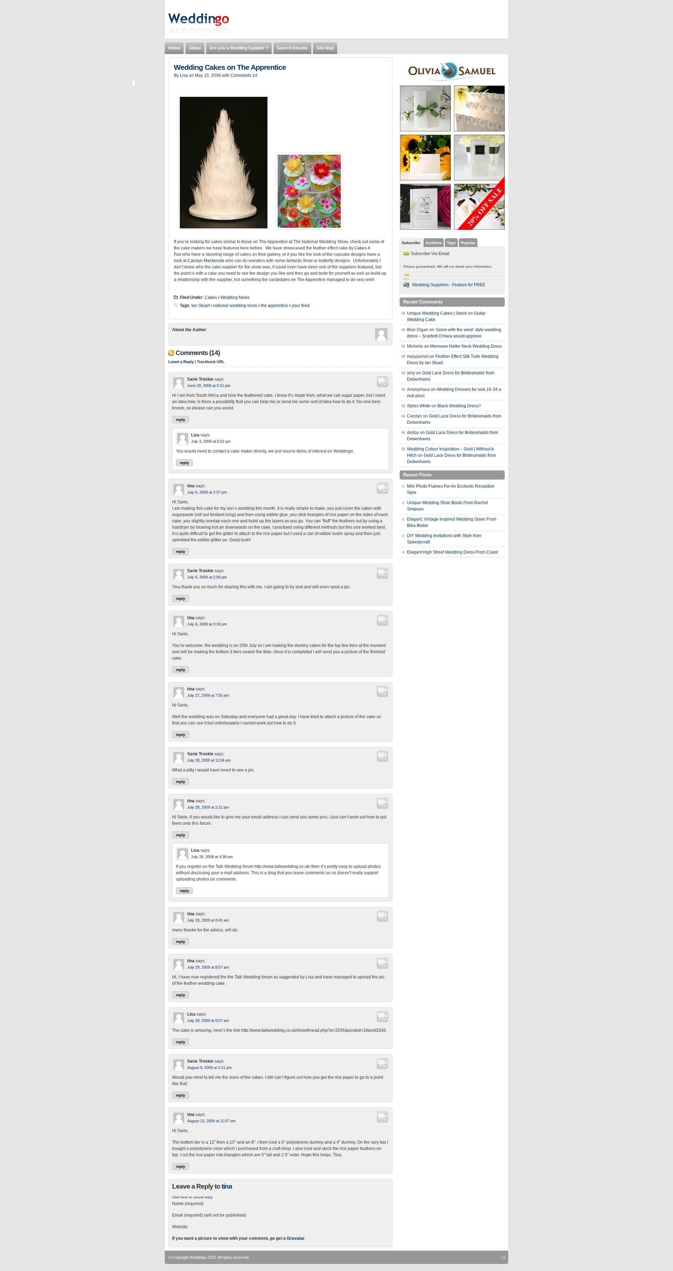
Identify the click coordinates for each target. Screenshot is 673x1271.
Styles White (418, 405)
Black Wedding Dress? (459, 405)
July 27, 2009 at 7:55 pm (208, 695)
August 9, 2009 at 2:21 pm (209, 1067)
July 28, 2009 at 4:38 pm (212, 857)
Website (180, 1226)
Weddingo (198, 1257)
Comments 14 (244, 75)
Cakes (211, 297)
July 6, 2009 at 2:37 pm (207, 492)
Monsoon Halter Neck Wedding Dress (466, 346)
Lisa (184, 75)
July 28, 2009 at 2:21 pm (208, 807)
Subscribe (411, 243)
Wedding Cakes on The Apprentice (230, 67)
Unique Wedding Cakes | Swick (437, 313)
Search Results (292, 48)
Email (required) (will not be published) (209, 1215)
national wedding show (235, 305)
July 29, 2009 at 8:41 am (208, 920)
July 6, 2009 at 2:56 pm (207, 577)
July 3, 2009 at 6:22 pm (211, 441)
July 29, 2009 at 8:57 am (208, 967)
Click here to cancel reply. (192, 1197)
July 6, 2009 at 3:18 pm (207, 624)
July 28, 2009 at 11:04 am (209, 760)
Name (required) (188, 1203)
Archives (434, 243)
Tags (451, 243)
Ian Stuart (200, 305)
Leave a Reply (181, 362)
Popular (468, 243)
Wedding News (235, 297)
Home (174, 48)
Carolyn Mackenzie (206, 260)
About (195, 48)
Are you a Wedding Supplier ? (239, 48)
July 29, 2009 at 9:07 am (208, 1020)
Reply (180, 419)
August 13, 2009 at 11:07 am (211, 1121)
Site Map (325, 48)
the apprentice (274, 305)
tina (227, 1186)
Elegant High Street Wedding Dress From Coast (452, 552)
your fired (301, 305)
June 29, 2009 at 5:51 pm (208, 385)
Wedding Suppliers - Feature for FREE (448, 284)
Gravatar (296, 1238)
